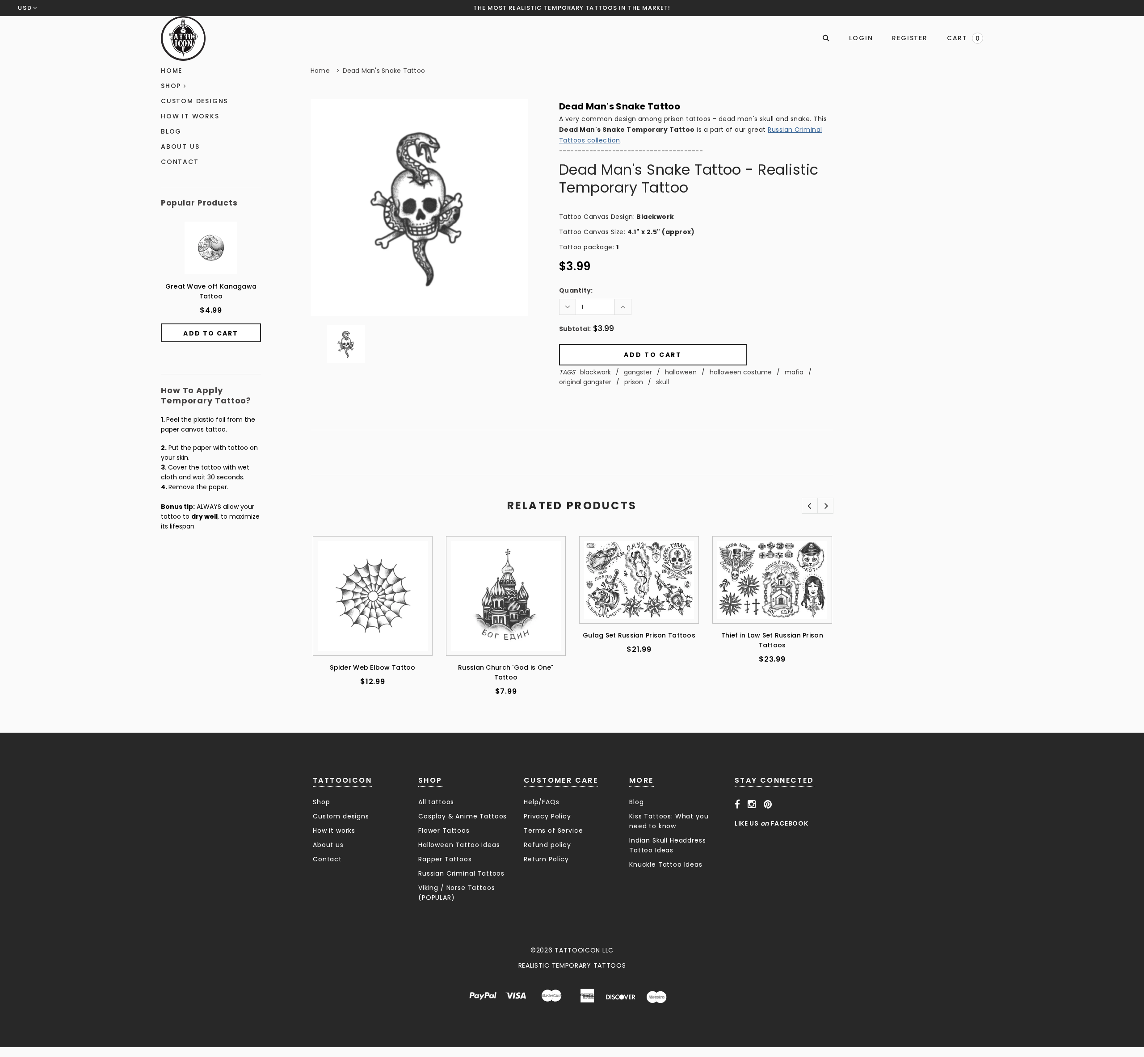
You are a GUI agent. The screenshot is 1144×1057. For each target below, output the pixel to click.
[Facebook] (737, 805)
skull (662, 382)
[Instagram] (752, 805)
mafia (794, 372)
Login (861, 38)
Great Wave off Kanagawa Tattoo (211, 291)
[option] (419, 207)
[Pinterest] (768, 805)
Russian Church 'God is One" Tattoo (506, 672)
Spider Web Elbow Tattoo (372, 667)
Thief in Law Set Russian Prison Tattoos (772, 640)
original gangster (585, 382)
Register (909, 38)
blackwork (595, 372)
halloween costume (741, 372)
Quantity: (576, 290)
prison (633, 382)
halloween (681, 372)
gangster (638, 372)
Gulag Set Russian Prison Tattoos (639, 635)
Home (320, 70)
